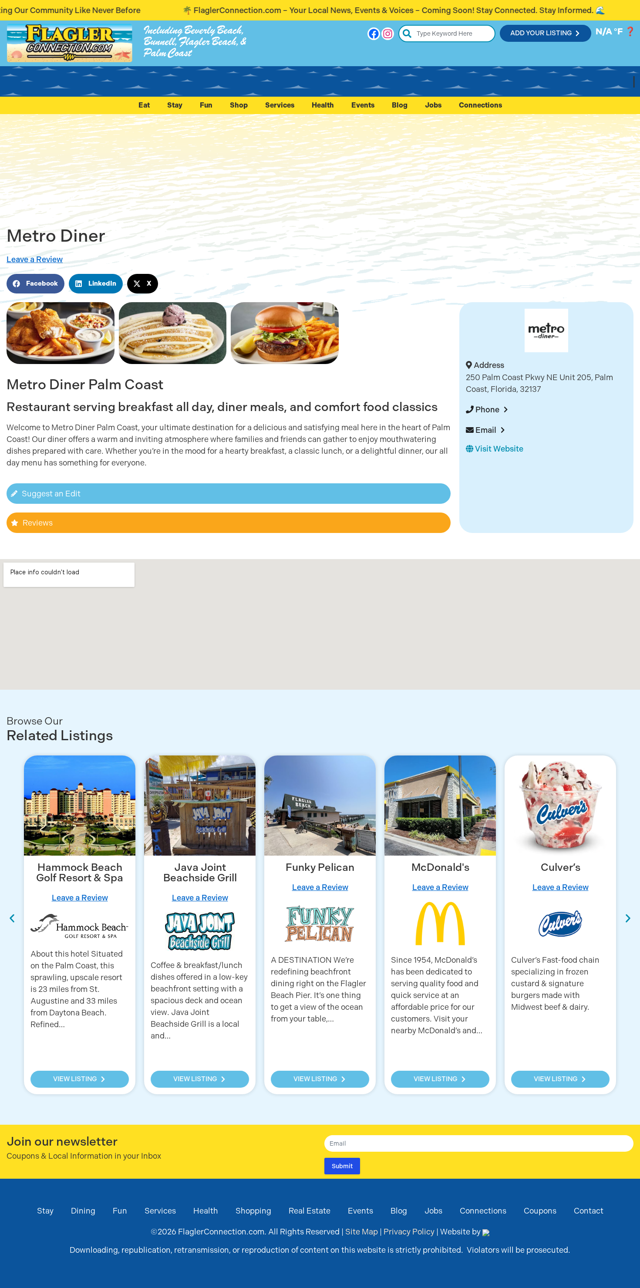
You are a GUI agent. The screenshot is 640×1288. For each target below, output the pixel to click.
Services (279, 105)
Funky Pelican (320, 867)
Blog (400, 105)
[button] (35, 283)
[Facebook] (373, 33)
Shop (239, 105)
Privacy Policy (409, 1231)
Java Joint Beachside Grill (200, 872)
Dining (83, 1210)
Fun (206, 105)
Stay (174, 105)
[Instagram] (387, 33)
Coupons (540, 1210)
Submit (342, 1166)
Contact (588, 1210)
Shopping (253, 1210)
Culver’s (560, 867)
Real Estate (309, 1210)
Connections (480, 105)
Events (362, 105)
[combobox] (446, 33)
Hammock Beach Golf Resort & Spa (79, 872)
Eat (144, 105)
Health (323, 105)
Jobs (433, 105)
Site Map (361, 1231)
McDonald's (440, 867)
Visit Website (498, 448)
